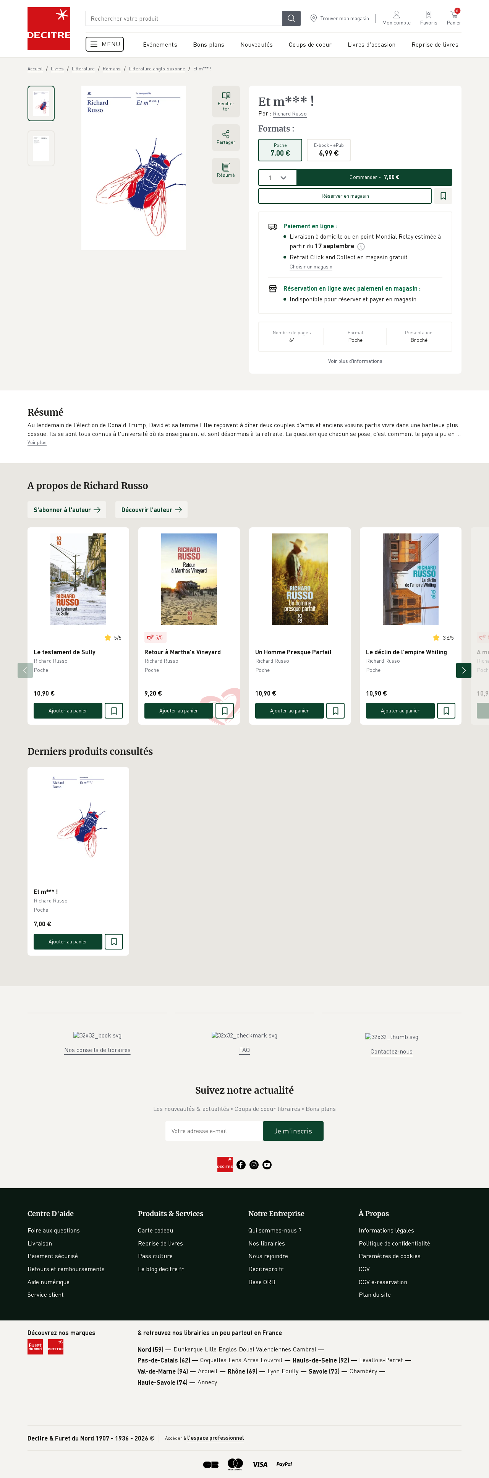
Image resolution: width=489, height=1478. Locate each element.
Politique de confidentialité (394, 1243)
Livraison (40, 1243)
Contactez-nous (392, 1051)
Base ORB (261, 1282)
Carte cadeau (155, 1230)
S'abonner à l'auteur (62, 509)
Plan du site (375, 1294)
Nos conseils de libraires (97, 1050)
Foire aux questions (54, 1230)
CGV (364, 1269)
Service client (46, 1294)
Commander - (375, 177)
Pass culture (155, 1256)
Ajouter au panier (68, 710)
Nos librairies (266, 1243)
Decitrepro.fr (265, 1269)
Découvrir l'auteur (146, 509)
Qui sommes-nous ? (274, 1230)
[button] (244, 430)
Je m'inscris (293, 1131)
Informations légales (386, 1230)
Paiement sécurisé (53, 1256)
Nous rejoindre (268, 1256)
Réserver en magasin (345, 195)
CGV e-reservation (383, 1282)
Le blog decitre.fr (161, 1269)
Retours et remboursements (66, 1269)
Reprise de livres (160, 1243)
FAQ (244, 1050)
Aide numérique (49, 1282)
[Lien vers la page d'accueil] (49, 28)
